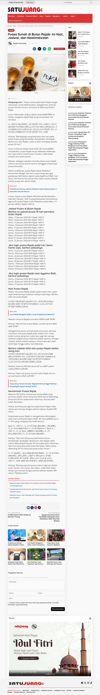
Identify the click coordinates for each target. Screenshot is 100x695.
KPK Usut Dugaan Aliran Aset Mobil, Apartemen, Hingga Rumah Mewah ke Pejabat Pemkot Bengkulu (84, 52)
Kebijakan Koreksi (46, 690)
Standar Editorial (19, 692)
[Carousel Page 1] (75, 99)
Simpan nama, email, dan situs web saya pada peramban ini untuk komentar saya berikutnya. (33, 604)
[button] (90, 2)
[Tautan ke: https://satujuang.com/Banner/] (90, 618)
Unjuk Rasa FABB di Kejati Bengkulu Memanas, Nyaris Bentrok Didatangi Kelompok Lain (84, 43)
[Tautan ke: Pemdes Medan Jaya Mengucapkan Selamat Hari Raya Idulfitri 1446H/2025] (50, 649)
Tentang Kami (31, 692)
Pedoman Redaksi (78, 690)
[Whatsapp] (49, 49)
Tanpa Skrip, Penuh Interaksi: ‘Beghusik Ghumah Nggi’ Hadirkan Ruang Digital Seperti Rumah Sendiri (55, 544)
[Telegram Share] (44, 49)
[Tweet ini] (39, 49)
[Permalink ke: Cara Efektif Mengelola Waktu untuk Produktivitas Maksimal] (36, 535)
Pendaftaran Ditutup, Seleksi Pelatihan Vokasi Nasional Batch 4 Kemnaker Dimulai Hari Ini (16, 544)
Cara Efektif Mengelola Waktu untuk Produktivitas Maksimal (32, 314)
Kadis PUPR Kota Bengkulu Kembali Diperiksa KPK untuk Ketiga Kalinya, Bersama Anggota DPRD (84, 72)
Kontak (69, 690)
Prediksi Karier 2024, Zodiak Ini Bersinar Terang (19, 515)
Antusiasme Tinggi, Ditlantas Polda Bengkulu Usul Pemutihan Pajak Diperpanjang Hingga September (78, 146)
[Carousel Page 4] (81, 99)
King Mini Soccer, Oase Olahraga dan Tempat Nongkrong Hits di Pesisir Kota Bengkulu (55, 563)
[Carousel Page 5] (83, 99)
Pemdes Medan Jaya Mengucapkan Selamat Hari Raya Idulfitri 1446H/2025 (35, 672)
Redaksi (10, 692)
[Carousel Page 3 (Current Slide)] (79, 99)
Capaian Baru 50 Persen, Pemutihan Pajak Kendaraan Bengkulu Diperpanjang (79, 135)
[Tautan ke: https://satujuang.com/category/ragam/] (90, 83)
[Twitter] (32, 507)
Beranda (10, 26)
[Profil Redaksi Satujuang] (10, 43)
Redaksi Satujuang (19, 43)
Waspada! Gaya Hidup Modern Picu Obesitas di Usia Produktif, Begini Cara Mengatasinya (17, 563)
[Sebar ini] (34, 49)
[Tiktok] (39, 507)
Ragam (14, 26)
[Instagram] (35, 507)
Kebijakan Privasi (59, 690)
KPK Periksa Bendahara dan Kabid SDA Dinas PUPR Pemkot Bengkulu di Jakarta (84, 62)
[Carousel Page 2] (77, 99)
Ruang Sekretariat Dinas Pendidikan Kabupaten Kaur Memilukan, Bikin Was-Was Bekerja (49, 517)
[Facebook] (28, 507)
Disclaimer (26, 690)
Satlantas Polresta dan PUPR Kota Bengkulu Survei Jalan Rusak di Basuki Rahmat (79, 116)
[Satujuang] (25, 9)
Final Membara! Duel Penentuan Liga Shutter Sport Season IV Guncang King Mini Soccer (35, 563)
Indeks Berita (35, 690)
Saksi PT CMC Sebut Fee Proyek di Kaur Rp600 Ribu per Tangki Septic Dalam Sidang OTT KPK (84, 33)
